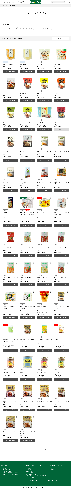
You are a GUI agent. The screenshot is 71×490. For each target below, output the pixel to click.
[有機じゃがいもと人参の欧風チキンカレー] (44, 141)
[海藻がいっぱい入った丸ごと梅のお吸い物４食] (61, 203)
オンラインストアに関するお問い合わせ (12, 474)
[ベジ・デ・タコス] (44, 203)
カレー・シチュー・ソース (10, 28)
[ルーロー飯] (10, 83)
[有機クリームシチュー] (10, 203)
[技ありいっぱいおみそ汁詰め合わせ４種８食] (27, 297)
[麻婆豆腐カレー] (27, 83)
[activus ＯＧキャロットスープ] (10, 268)
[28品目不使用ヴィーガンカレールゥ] (27, 172)
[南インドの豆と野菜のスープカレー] (44, 391)
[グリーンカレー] (10, 112)
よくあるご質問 (6, 469)
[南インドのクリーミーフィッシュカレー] (27, 422)
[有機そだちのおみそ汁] (61, 329)
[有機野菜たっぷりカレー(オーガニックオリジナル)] (10, 329)
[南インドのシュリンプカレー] (10, 422)
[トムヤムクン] (61, 112)
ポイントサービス (7, 471)
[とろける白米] (61, 54)
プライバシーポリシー (31, 480)
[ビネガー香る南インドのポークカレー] (27, 391)
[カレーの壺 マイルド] (61, 362)
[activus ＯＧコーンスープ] (44, 268)
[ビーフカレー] (10, 141)
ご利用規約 (29, 479)
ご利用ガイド (6, 468)
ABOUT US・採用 (21, 2)
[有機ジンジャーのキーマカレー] (10, 172)
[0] (69, 2)
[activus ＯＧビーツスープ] (61, 237)
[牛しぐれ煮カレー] (27, 141)
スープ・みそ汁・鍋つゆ (26, 28)
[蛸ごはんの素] (44, 112)
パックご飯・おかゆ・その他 (43, 28)
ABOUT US (29, 471)
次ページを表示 (45, 449)
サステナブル (29, 472)
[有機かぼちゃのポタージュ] (10, 54)
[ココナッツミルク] (27, 362)
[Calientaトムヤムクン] (10, 237)
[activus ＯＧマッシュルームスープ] (27, 237)
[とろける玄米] (44, 54)
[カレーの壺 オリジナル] (10, 362)
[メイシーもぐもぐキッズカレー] (44, 329)
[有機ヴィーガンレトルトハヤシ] (44, 172)
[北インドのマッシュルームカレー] (61, 391)
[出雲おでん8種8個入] (44, 297)
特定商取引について (31, 474)
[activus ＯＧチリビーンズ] (61, 268)
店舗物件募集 (53, 469)
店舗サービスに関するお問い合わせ (11, 472)
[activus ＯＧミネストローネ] (27, 268)
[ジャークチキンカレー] (27, 112)
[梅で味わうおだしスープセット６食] (61, 172)
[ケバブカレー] (61, 83)
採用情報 (28, 469)
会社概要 (28, 468)
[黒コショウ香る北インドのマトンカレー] (10, 391)
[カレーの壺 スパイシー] (44, 362)
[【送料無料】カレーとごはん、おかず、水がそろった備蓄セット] (27, 203)
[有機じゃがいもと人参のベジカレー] (61, 141)
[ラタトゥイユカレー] (44, 83)
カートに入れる (11, 71)
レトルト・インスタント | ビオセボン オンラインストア (35, 2)
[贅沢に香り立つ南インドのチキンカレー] (27, 329)
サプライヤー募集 (54, 468)
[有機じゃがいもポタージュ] (27, 54)
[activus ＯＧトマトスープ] (44, 237)
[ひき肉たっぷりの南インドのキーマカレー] (61, 297)
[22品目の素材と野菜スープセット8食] (10, 297)
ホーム (3, 5)
